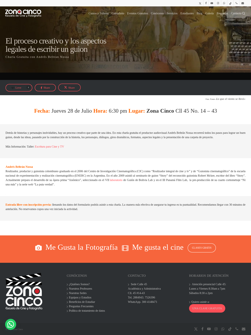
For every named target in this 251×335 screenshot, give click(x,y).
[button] (10, 324)
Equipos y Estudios (80, 297)
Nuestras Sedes (78, 293)
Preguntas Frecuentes (81, 306)
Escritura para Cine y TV (49, 146)
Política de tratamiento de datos (87, 310)
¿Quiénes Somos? (79, 284)
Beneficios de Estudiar (82, 301)
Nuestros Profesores (80, 288)
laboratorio (116, 180)
